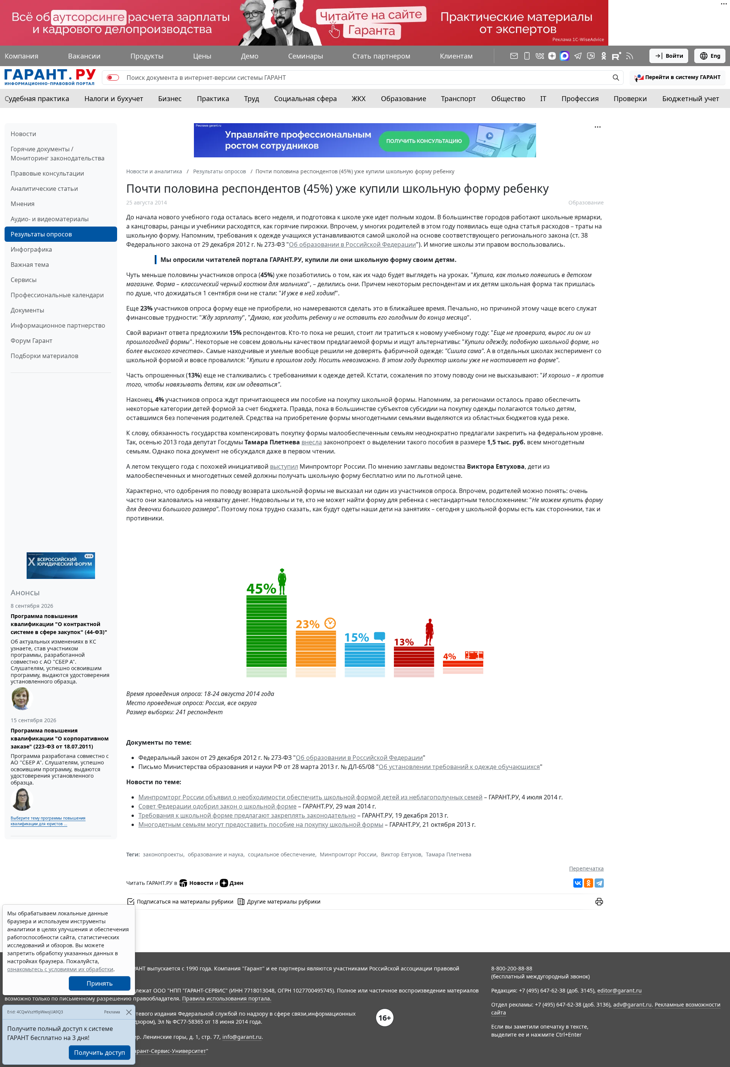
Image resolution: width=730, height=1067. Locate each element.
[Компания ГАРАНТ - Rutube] (616, 55)
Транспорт (458, 98)
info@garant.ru (242, 1036)
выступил (284, 466)
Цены (202, 55)
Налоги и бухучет (113, 98)
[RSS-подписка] (629, 55)
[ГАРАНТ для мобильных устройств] (527, 55)
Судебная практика (37, 98)
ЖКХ (359, 98)
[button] (677, 77)
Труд (251, 98)
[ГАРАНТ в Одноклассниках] (603, 55)
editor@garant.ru (619, 990)
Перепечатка (586, 868)
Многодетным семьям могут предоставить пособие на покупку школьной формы (260, 824)
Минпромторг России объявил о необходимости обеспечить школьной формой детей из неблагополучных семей (310, 797)
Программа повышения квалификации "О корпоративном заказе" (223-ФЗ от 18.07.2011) (60, 738)
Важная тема (30, 264)
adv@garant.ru (632, 1004)
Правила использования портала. (226, 998)
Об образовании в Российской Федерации (352, 244)
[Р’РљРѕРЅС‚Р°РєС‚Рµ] (577, 883)
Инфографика (31, 249)
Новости (23, 134)
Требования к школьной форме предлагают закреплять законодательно (247, 815)
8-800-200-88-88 (511, 968)
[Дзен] (552, 56)
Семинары (305, 55)
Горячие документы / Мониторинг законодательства (58, 153)
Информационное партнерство (58, 325)
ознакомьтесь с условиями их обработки (60, 969)
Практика (213, 98)
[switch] (113, 78)
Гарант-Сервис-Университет (168, 1050)
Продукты (146, 55)
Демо (250, 55)
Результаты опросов (41, 234)
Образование (403, 98)
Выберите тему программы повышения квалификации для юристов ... (48, 820)
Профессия (580, 98)
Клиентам (456, 55)
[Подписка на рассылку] (514, 55)
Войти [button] (674, 55)
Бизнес (170, 98)
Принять (100, 983)
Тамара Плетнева (448, 854)
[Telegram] (599, 883)
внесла (312, 442)
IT (543, 98)
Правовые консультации (47, 173)
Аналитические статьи (44, 188)
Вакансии (84, 55)
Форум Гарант (31, 340)
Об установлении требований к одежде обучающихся (459, 767)
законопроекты (163, 854)
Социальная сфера (305, 98)
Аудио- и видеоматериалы (50, 219)
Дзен (236, 882)
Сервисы (23, 280)
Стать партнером (381, 55)
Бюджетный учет (690, 98)
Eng (715, 55)
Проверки (630, 98)
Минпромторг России (348, 854)
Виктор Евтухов (401, 854)
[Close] (129, 1012)
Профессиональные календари (57, 295)
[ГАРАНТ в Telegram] (577, 55)
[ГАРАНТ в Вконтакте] (539, 55)
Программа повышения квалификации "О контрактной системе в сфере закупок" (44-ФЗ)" (59, 624)
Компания (21, 55)
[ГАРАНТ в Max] (565, 56)
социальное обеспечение (281, 854)
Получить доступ (99, 1052)
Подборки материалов (44, 356)
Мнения (23, 204)
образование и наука (215, 854)
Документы (27, 310)
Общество (508, 98)
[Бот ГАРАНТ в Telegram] (590, 55)
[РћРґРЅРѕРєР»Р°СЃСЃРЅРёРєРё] (588, 883)
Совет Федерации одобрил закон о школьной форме (217, 806)
